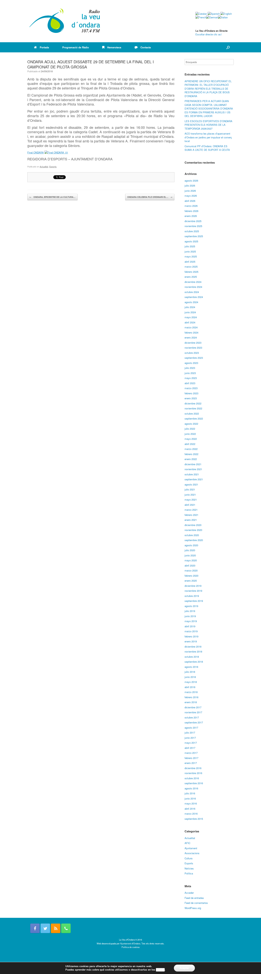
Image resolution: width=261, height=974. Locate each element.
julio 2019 (190, 611)
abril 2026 (190, 201)
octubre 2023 (192, 353)
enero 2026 (191, 216)
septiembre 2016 (194, 783)
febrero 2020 (191, 575)
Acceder (189, 892)
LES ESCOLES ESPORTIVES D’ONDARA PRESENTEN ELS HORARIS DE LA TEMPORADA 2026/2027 (208, 124)
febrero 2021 (191, 515)
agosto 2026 (191, 180)
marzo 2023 (191, 388)
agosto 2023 (191, 363)
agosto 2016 (191, 788)
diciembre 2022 (193, 403)
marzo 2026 (191, 206)
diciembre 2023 (193, 342)
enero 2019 (191, 641)
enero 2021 (191, 520)
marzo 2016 (191, 813)
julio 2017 (190, 732)
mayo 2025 (191, 256)
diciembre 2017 (193, 707)
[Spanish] (214, 13)
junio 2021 (190, 494)
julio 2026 (190, 185)
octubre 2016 (192, 778)
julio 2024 (190, 307)
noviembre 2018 (193, 651)
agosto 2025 (191, 241)
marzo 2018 (191, 692)
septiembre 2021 (194, 479)
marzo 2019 (191, 631)
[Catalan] (201, 13)
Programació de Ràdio (75, 47)
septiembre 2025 (194, 236)
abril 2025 (190, 261)
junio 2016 (190, 798)
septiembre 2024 (194, 297)
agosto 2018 (191, 667)
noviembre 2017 (193, 712)
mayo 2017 (191, 742)
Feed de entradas (194, 898)
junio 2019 (190, 616)
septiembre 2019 (194, 601)
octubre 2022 (192, 413)
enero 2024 (191, 337)
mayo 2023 (191, 378)
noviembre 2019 (193, 591)
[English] (226, 13)
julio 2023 (190, 368)
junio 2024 (190, 312)
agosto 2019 (191, 606)
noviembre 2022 (193, 408)
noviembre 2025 (193, 226)
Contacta (145, 47)
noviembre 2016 (193, 773)
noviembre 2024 (193, 287)
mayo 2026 (191, 195)
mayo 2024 (191, 317)
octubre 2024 (192, 292)
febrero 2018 (191, 697)
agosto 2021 (191, 484)
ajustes (160, 970)
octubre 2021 (192, 474)
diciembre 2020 (193, 525)
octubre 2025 (192, 231)
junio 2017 (190, 737)
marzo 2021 (191, 509)
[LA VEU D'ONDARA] (65, 21)
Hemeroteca (114, 47)
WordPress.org (193, 908)
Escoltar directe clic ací (208, 34)
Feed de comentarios (196, 903)
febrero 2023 (191, 393)
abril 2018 (190, 687)
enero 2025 (191, 276)
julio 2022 (190, 428)
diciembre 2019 (193, 586)
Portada (44, 47)
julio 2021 (190, 489)
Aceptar (184, 968)
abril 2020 (190, 565)
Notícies (189, 868)
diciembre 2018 (193, 646)
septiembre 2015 (194, 819)
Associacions (192, 853)
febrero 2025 (191, 272)
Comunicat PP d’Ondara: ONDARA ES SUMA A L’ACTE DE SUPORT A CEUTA (207, 148)
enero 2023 (191, 398)
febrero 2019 (191, 636)
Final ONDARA (35, 152)
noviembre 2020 (193, 530)
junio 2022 (190, 434)
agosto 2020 (191, 545)
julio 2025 (190, 246)
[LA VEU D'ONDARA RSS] (55, 928)
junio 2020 (190, 555)
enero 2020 (191, 580)
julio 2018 (190, 672)
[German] (212, 17)
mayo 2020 (191, 560)
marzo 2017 (191, 753)
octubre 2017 (192, 717)
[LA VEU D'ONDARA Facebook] (35, 928)
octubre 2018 (192, 656)
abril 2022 (190, 444)
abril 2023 (190, 383)
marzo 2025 (191, 266)
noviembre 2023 (193, 347)
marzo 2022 (191, 449)
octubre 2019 (192, 596)
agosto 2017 (191, 727)
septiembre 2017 (194, 722)
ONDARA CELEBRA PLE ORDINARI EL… (149, 197)
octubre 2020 (192, 535)
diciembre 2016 (193, 768)
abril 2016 (190, 808)
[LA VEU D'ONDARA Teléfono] (66, 928)
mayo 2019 (191, 621)
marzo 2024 (191, 327)
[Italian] (223, 17)
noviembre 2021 (193, 469)
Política (189, 873)
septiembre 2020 (194, 540)
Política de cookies (131, 947)
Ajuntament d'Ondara (130, 943)
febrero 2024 (191, 332)
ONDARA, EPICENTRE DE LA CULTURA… (52, 197)
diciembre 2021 (193, 464)
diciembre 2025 (193, 221)
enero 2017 (191, 763)
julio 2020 (190, 550)
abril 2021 (190, 504)
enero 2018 (191, 702)
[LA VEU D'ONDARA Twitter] (45, 928)
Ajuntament (191, 848)
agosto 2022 (191, 423)
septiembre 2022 (194, 418)
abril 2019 (190, 626)
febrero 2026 (191, 211)
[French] (200, 17)
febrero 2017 (191, 758)
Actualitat (44, 166)
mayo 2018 (191, 682)
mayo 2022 (191, 439)
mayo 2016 (191, 803)
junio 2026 (190, 190)
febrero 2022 (191, 454)
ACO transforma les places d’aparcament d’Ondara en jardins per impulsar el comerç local (208, 137)
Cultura (188, 858)
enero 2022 (191, 459)
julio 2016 (190, 793)
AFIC (187, 843)
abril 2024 (190, 322)
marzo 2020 (191, 570)
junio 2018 (190, 677)
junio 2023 (190, 373)
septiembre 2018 (194, 661)
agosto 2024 (191, 302)
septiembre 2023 (194, 358)
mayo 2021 (191, 499)
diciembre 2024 (193, 282)
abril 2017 (190, 748)
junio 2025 (190, 251)
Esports (53, 166)
